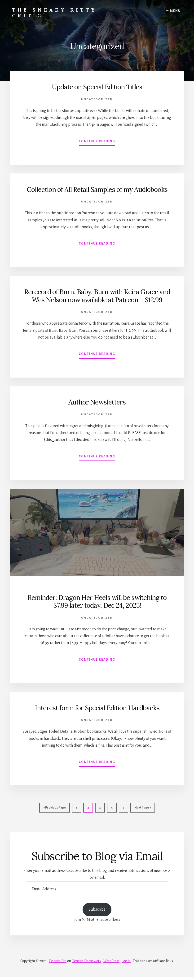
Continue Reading (97, 142)
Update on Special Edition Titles (97, 87)
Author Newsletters (97, 402)
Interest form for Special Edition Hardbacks (97, 708)
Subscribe (97, 909)
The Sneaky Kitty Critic (54, 12)
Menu (175, 11)
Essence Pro (57, 961)
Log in (126, 961)
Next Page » (142, 809)
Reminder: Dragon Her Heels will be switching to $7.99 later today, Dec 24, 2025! (97, 601)
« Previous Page (54, 809)
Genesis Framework (86, 961)
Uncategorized (97, 99)
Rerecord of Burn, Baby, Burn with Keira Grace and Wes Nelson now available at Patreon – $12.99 (97, 296)
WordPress (111, 961)
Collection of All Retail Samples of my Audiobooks (97, 189)
